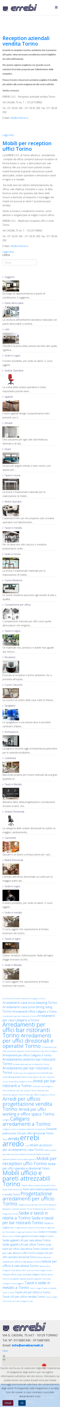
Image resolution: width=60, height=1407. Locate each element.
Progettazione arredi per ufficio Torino (34, 1205)
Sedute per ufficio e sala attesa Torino (29, 1263)
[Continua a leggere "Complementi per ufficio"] (30, 613)
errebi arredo (20, 1140)
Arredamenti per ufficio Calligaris (44, 1051)
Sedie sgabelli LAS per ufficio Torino (24, 1244)
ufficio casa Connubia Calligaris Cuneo (17, 1301)
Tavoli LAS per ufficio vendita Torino (24, 1296)
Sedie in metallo (13, 912)
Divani (8, 449)
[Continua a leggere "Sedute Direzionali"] (30, 820)
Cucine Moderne (13, 580)
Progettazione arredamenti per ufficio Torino (28, 1198)
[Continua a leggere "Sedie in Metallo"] (30, 974)
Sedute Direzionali (14, 811)
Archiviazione (11, 731)
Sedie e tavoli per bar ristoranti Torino (28, 1220)
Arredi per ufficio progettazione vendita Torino (27, 1103)
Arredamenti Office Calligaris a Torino (34, 1011)
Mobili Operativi (13, 501)
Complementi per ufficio (18, 604)
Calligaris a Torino (9, 1129)
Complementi (40, 1129)
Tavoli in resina (12, 475)
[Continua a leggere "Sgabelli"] (30, 405)
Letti (7, 329)
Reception (10, 657)
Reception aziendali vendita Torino (26, 41)
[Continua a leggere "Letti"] (30, 338)
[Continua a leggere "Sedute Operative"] (30, 379)
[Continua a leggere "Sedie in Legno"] (30, 895)
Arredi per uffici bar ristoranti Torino (22, 1090)
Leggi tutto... (8, 135)
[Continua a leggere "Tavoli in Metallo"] (30, 794)
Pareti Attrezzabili (14, 303)
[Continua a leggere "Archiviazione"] (30, 741)
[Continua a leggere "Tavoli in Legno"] (30, 640)
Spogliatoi (10, 705)
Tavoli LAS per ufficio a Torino (32, 1292)
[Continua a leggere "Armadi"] (30, 432)
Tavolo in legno (13, 938)
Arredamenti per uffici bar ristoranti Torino (26, 1029)
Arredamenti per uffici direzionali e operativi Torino (28, 1040)
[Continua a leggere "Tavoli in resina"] (30, 484)
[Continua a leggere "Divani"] (30, 458)
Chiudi (8, 1402)
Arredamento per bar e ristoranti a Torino (31, 1064)
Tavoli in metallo (13, 527)
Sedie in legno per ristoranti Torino (24, 1232)
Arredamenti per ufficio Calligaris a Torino (27, 1055)
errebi (14, 1138)
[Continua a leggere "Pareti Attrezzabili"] (30, 312)
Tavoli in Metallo (13, 784)
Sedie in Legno (12, 355)
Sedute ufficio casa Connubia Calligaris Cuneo (34, 1270)
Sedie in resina (12, 554)
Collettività (10, 758)
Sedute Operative (14, 370)
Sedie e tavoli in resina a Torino (25, 1215)
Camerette (10, 837)
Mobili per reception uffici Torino (27, 146)
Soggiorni (9, 277)
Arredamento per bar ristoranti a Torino (27, 1070)
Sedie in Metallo (13, 965)
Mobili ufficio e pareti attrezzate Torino (39, 1185)
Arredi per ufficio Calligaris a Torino (39, 1094)
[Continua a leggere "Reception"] (30, 667)
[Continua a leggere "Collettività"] (30, 767)
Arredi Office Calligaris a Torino (21, 1081)
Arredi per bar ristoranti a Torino (29, 1083)
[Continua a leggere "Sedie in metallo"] (30, 921)
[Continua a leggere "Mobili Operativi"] (30, 510)
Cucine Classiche (13, 684)
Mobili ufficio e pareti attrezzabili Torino (26, 1178)
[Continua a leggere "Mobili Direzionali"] (30, 869)
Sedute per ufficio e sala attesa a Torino (22, 1261)
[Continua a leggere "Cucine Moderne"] (30, 588)
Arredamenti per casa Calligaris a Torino (28, 1018)
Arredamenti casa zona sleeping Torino (29, 1002)
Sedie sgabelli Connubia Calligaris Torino (34, 1236)
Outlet (5, 1189)
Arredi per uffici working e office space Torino (28, 1111)
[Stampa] (30, 1356)
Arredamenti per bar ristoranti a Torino (19, 1016)
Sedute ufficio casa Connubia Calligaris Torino (24, 1274)
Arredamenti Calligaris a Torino (32, 998)
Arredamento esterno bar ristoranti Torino (29, 1061)
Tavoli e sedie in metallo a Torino (26, 1285)
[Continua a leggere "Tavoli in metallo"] (30, 537)
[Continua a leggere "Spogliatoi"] (30, 714)
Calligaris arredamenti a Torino (26, 1121)
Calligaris (6, 1120)
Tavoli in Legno (12, 631)
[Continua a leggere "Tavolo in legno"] (30, 947)
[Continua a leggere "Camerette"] (30, 847)
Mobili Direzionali (14, 860)
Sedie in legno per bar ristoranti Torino (25, 1227)
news (5, 1350)
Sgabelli (9, 396)
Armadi (8, 423)
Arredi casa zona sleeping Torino (27, 1073)
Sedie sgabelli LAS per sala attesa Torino (26, 1240)
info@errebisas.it (19, 117)
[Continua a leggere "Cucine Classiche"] (30, 693)
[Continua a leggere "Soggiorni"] (30, 286)
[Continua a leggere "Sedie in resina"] (30, 563)
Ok (22, 1402)
